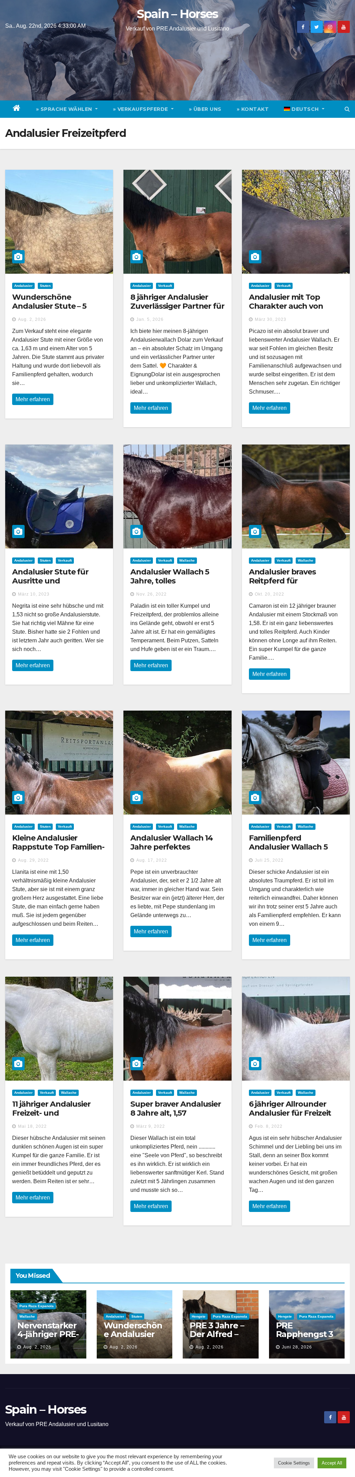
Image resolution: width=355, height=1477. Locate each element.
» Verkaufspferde (141, 109)
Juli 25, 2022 (269, 860)
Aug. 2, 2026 (32, 319)
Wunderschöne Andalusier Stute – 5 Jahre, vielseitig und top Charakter (57, 310)
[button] (347, 109)
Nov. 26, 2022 (151, 594)
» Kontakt (253, 109)
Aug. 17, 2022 (151, 860)
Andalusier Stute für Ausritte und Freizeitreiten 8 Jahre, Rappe (52, 585)
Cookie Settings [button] (294, 1463)
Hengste (199, 1316)
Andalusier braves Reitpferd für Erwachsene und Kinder (294, 581)
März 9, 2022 (150, 1126)
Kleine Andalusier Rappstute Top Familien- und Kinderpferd (58, 847)
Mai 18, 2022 (32, 1126)
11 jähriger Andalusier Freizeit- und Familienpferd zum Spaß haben (58, 1117)
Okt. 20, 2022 (269, 594)
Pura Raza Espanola (36, 1306)
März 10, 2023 (34, 594)
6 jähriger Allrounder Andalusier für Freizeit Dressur (290, 1113)
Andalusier (23, 286)
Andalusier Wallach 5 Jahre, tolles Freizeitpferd (169, 581)
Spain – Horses (177, 14)
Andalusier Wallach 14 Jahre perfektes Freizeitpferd (171, 847)
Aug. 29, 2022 (33, 860)
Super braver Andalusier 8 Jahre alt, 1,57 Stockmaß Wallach (175, 1113)
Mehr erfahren (33, 399)
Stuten (45, 286)
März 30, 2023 (270, 319)
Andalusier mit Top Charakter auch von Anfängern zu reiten (287, 306)
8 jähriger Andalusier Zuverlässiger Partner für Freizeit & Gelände (177, 306)
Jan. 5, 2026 (150, 319)
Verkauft (165, 286)
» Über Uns (205, 109)
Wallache (187, 560)
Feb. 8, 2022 (269, 1126)
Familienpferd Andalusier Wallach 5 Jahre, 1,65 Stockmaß (288, 847)
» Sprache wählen (65, 109)
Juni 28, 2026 (297, 1347)
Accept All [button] (332, 1463)
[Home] (16, 109)
